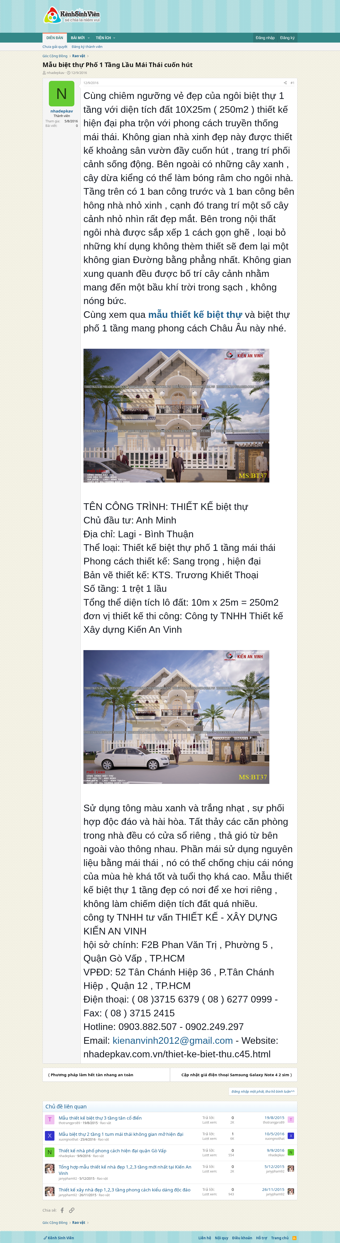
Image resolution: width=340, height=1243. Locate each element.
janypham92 (68, 1178)
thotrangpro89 (69, 1123)
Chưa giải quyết (54, 46)
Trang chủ (280, 1238)
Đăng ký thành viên (87, 46)
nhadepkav (56, 72)
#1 (293, 83)
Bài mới (78, 38)
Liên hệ (204, 1238)
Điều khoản (242, 1238)
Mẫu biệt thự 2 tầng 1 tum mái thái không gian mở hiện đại (121, 1134)
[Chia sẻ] (285, 83)
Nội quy (221, 1238)
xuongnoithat (68, 1139)
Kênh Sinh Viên (60, 1238)
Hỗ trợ (261, 1238)
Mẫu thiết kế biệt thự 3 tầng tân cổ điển (100, 1118)
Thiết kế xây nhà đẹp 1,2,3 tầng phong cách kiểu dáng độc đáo (124, 1190)
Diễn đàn (54, 38)
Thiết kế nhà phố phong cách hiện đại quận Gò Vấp (112, 1151)
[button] (88, 38)
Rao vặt (105, 1123)
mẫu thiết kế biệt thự (195, 314)
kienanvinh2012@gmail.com (173, 1040)
